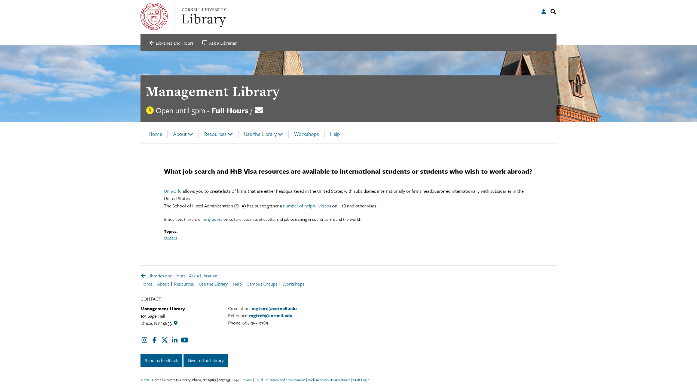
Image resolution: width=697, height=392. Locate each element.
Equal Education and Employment (280, 379)
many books (211, 219)
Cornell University (154, 16)
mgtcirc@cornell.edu (274, 308)
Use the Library (260, 133)
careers (170, 238)
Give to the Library (206, 360)
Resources (215, 133)
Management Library (213, 91)
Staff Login (361, 379)
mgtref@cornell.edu (270, 315)
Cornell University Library (203, 16)
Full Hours (230, 110)
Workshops (306, 133)
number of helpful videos (307, 205)
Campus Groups (261, 283)
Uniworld (173, 191)
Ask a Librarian (203, 275)
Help (335, 133)
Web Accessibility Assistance (329, 379)
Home (155, 133)
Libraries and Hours (165, 275)
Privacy (246, 379)
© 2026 (145, 379)
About (180, 133)
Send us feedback (161, 360)
